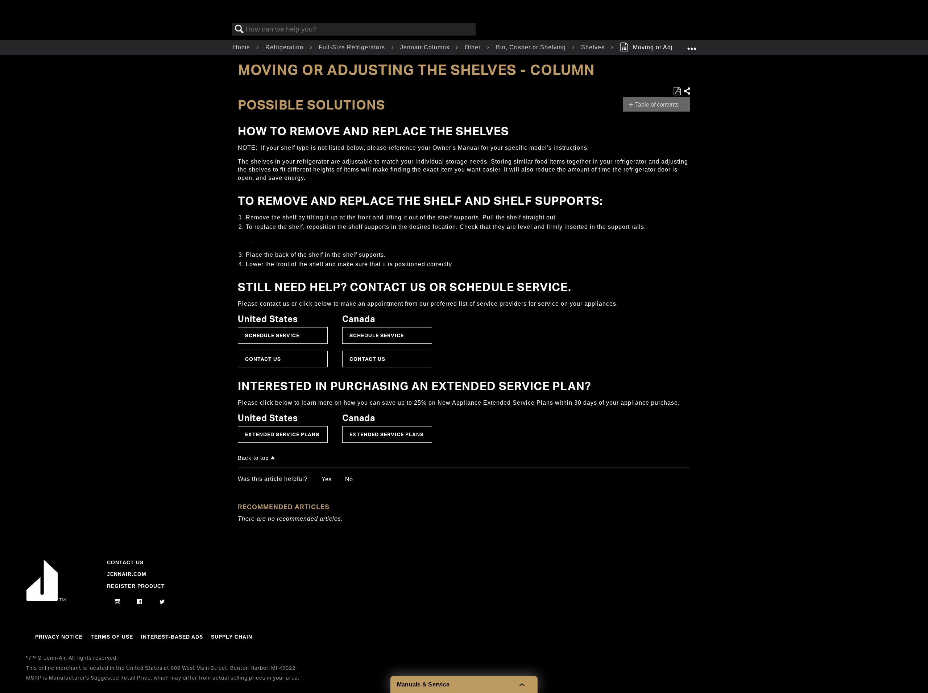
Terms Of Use (112, 637)
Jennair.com (126, 574)
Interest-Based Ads (172, 637)
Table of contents (657, 105)
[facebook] (140, 602)
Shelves (593, 47)
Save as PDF (677, 91)
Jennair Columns (425, 47)
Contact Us (263, 359)
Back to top (253, 458)
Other (473, 47)
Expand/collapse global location (691, 45)
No (349, 479)
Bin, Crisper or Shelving (532, 47)
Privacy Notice (59, 637)
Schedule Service (272, 335)
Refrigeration (285, 47)
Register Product (136, 586)
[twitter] (162, 602)
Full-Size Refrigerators (353, 47)
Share (686, 91)
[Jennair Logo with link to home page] (46, 599)
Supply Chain (231, 637)
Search (239, 29)
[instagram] (117, 602)
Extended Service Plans (282, 434)
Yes (326, 479)
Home (242, 47)
